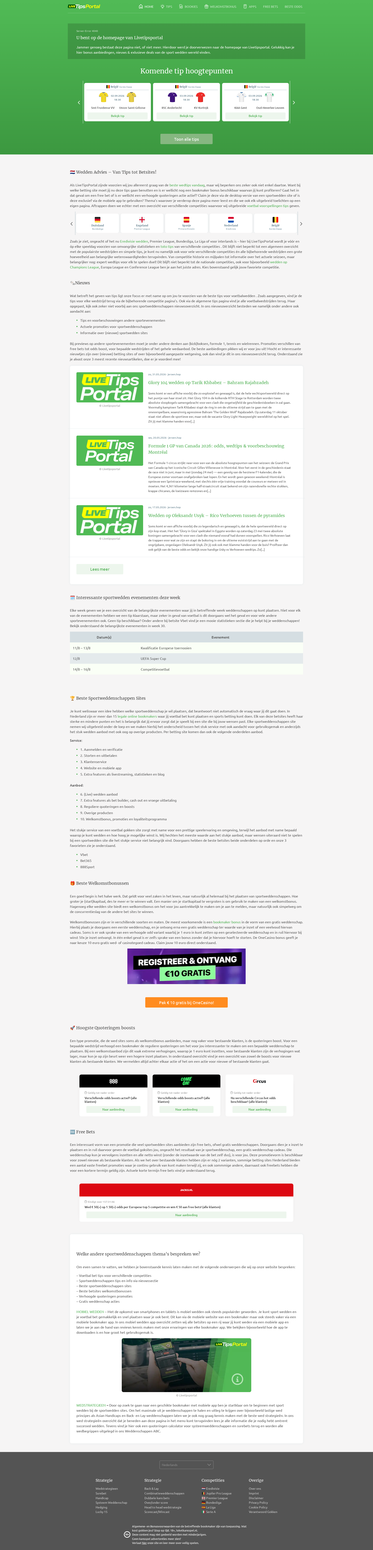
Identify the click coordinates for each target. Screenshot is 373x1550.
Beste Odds (293, 6)
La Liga (210, 1507)
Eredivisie (213, 1488)
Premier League (217, 1498)
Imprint (254, 1493)
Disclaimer (256, 1498)
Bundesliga (213, 1502)
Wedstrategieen (107, 1488)
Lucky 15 (101, 1512)
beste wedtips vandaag (187, 185)
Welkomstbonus (222, 6)
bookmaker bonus (227, 922)
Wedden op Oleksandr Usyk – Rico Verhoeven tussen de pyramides (216, 515)
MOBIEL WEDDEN (90, 1311)
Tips (168, 6)
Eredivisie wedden (134, 241)
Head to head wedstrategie (163, 1507)
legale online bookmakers (137, 716)
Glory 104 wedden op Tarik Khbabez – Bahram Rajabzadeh (208, 382)
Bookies (191, 6)
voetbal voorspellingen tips (268, 205)
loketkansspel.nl (186, 1530)
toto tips (167, 246)
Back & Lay (151, 1488)
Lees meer (99, 569)
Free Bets (270, 6)
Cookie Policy (258, 1507)
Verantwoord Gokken (263, 1512)
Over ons (255, 1488)
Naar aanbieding (113, 1109)
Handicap (102, 1498)
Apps (252, 6)
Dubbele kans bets (157, 1498)
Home (148, 6)
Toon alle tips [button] (186, 139)
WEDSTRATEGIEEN (91, 1405)
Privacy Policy (258, 1502)
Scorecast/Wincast (157, 1512)
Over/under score (156, 1502)
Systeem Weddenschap (111, 1502)
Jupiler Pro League (219, 1493)
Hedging (101, 1507)
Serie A (211, 1512)
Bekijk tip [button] (117, 116)
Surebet (101, 1493)
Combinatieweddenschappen (164, 1493)
